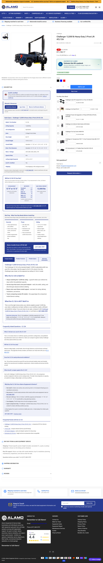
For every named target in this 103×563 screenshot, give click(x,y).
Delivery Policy (82, 519)
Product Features (20, 258)
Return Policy (81, 526)
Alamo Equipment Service (12, 558)
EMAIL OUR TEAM (83, 8)
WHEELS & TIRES (69, 13)
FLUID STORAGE (7, 17)
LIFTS (3, 13)
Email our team (17, 414)
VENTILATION (53, 17)
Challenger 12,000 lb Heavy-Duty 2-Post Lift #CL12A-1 (18, 424)
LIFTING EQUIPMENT (15, 13)
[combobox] (48, 7)
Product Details (9, 258)
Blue (61, 81)
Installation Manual (11, 107)
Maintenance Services (58, 528)
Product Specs (32, 258)
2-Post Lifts (7, 428)
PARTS (26, 13)
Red (64, 81)
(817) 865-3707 (25, 110)
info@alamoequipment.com (68, 166)
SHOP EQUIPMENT (40, 17)
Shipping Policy (82, 522)
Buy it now (74, 91)
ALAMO (63, 17)
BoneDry (18, 17)
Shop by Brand (56, 533)
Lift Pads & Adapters (10, 431)
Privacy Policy (82, 524)
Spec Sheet (22, 107)
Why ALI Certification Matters (36, 107)
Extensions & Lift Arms (10, 433)
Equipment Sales (57, 524)
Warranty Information (45, 259)
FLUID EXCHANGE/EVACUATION (87, 13)
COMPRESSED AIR (37, 13)
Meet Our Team (56, 522)
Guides (54, 530)
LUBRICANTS (29, 17)
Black (58, 81)
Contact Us (55, 519)
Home (3, 25)
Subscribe (89, 503)
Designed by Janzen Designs (25, 558)
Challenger (59, 33)
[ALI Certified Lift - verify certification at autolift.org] (5, 95)
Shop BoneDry (82, 530)
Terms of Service (82, 528)
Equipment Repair (57, 526)
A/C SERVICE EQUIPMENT (53, 13)
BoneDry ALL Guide (83, 533)
